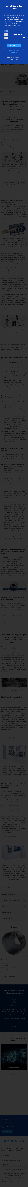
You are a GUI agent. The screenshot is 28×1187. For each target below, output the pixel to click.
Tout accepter (14, 45)
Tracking (20, 38)
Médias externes (17, 34)
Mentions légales (14, 59)
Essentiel (19, 31)
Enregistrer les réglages (14, 51)
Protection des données (13, 57)
